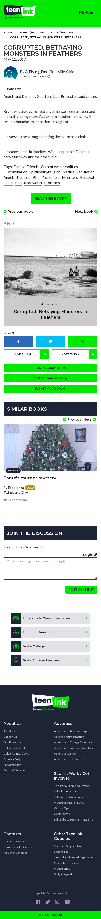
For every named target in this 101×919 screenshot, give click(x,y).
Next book (84, 211)
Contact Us (10, 736)
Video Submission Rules (69, 802)
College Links (62, 851)
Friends (33, 166)
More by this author (33, 76)
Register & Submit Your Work (72, 786)
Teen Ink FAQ (12, 759)
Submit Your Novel (65, 791)
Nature (68, 172)
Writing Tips (61, 808)
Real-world (33, 182)
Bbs (36, 177)
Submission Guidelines (68, 797)
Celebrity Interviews (16, 753)
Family (18, 166)
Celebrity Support (14, 748)
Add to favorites (48, 378)
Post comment (81, 589)
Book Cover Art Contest (18, 847)
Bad (18, 182)
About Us (9, 731)
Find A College (34, 646)
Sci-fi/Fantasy (62, 32)
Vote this (78, 354)
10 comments (17, 500)
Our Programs (13, 742)
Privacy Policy (12, 764)
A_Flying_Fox (36, 71)
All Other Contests (15, 852)
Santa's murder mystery (30, 478)
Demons (23, 177)
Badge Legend (63, 874)
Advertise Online (65, 753)
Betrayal (87, 177)
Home (8, 32)
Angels (9, 177)
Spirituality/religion (45, 172)
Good (8, 182)
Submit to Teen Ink (37, 632)
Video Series (62, 868)
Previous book (20, 211)
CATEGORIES (49, 915)
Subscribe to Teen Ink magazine (73, 819)
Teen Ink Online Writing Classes (74, 857)
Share (9, 333)
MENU (84, 12)
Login (88, 555)
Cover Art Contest (15, 841)
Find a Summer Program (41, 660)
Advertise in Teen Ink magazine (73, 731)
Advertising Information (69, 736)
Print (10, 223)
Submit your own (50, 388)
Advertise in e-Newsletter (70, 759)
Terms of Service (14, 770)
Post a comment (48, 368)
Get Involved (62, 814)
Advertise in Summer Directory (73, 748)
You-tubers (51, 177)
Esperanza (16, 487)
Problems (52, 182)
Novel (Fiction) (31, 32)
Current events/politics (59, 166)
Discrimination (15, 172)
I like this (30, 354)
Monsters (70, 177)
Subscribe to (46, 618)
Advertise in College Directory (73, 742)
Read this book (50, 198)
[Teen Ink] (25, 12)
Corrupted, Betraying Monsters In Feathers (45, 37)
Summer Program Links (69, 846)
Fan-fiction (85, 172)
